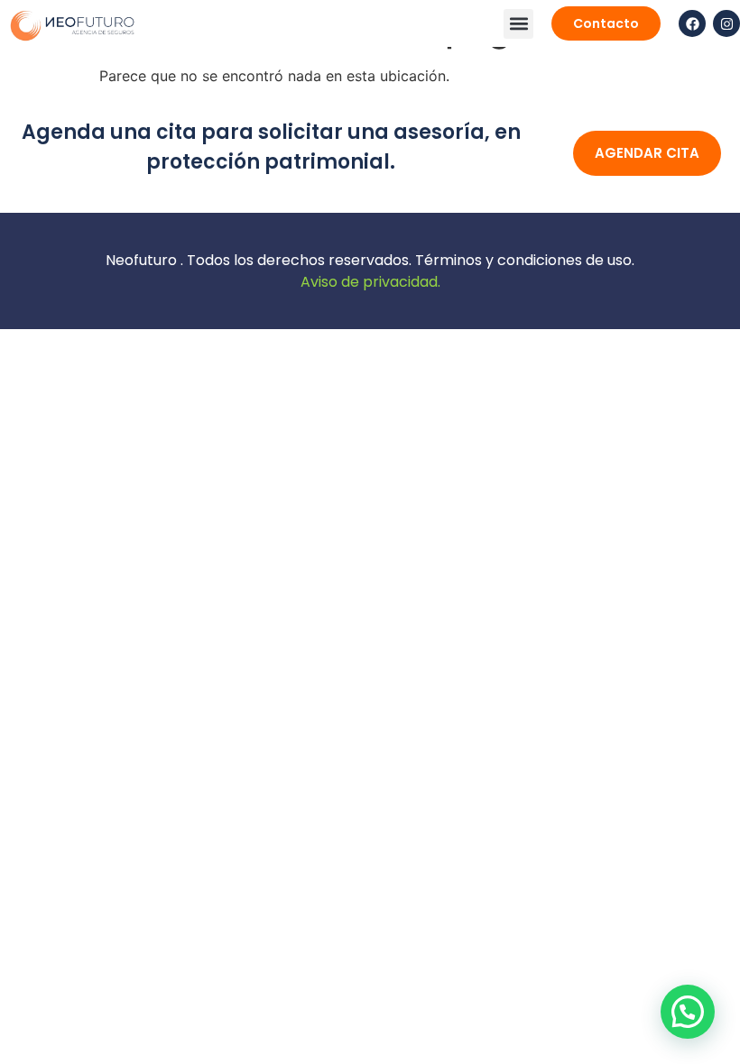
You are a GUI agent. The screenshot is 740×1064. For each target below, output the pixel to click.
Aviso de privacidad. (370, 281)
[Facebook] (692, 23)
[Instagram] (726, 23)
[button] (518, 24)
